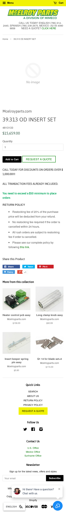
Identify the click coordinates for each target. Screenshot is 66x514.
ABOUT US (33, 396)
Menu (10, 2)
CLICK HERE (49, 28)
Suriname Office (33, 455)
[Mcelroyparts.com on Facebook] (33, 429)
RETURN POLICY (33, 400)
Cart (60, 2)
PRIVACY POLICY (33, 404)
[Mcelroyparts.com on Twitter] (25, 429)
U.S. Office (33, 447)
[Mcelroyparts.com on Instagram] (41, 429)
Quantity (8, 141)
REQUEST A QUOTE (39, 159)
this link (24, 247)
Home (5, 38)
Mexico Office (33, 451)
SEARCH (33, 391)
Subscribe (55, 478)
